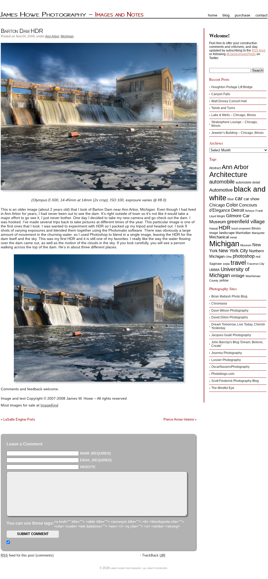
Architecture (228, 175)
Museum (245, 245)
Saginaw (215, 264)
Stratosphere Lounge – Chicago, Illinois (234, 124)
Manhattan (243, 233)
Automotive (221, 190)
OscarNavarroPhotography (230, 366)
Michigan (67, 36)
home (212, 15)
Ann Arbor (52, 36)
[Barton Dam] (99, 116)
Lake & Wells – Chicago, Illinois (233, 115)
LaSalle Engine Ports (19, 419)
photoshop (244, 256)
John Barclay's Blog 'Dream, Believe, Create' (237, 344)
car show (251, 199)
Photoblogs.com (222, 373)
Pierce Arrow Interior (179, 419)
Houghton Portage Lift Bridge (232, 87)
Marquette (258, 232)
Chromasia (219, 303)
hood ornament (240, 228)
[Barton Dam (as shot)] (99, 318)
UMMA (214, 270)
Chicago (217, 205)
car (239, 198)
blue (231, 199)
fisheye (249, 210)
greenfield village (246, 221)
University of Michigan (229, 272)
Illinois (256, 228)
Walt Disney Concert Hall (229, 101)
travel (238, 262)
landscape (227, 233)
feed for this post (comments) (27, 555)
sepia (226, 263)
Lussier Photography (226, 360)
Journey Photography (226, 352)
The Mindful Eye (222, 387)
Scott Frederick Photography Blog (235, 380)
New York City (233, 250)
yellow (224, 280)
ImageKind (49, 405)
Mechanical (219, 237)
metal (233, 237)
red (258, 257)
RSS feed (258, 50)
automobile (222, 182)
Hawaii (213, 228)
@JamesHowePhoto (241, 54)
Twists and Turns (223, 108)
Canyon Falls (220, 94)
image (213, 233)
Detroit (237, 210)
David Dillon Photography (229, 317)
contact (261, 15)
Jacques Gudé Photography (231, 335)
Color (232, 205)
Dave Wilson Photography (229, 310)
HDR (224, 228)
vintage (237, 275)
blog (226, 15)
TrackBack (153, 555)
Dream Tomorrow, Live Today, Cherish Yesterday (238, 326)
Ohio (229, 256)
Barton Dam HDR (22, 30)
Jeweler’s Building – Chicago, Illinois (237, 132)
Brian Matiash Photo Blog (229, 296)
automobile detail (248, 182)
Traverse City (255, 263)
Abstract (215, 168)
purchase (242, 15)
